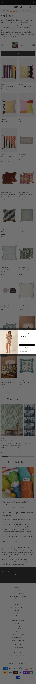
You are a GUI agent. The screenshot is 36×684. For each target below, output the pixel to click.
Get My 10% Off (27, 345)
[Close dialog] (34, 331)
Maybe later (27, 347)
